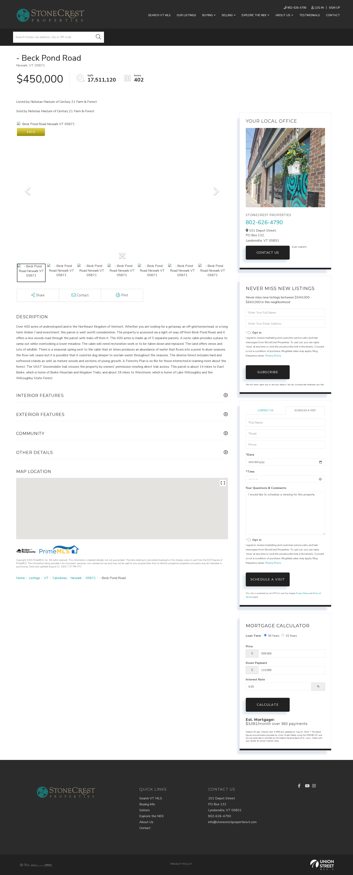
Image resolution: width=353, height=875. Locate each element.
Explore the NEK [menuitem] (254, 15)
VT (46, 578)
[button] (98, 37)
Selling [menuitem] (227, 15)
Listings (34, 578)
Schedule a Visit (305, 410)
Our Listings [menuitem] (186, 15)
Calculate (268, 704)
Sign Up (334, 8)
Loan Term (253, 636)
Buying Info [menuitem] (147, 804)
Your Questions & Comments (266, 488)
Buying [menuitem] (207, 15)
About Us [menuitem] (282, 15)
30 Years (273, 636)
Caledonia (60, 578)
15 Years (291, 636)
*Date (250, 455)
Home (20, 578)
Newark (76, 578)
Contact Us (268, 252)
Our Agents (299, 247)
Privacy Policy (273, 355)
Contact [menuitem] (333, 15)
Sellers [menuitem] (144, 810)
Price (249, 646)
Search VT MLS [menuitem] (159, 15)
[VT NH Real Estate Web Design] (322, 865)
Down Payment (256, 663)
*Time (250, 472)
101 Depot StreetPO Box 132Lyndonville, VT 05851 (225, 804)
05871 (91, 578)
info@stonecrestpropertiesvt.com (232, 822)
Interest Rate (255, 679)
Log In (319, 8)
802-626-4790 (296, 8)
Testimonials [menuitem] (309, 15)
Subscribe (267, 372)
